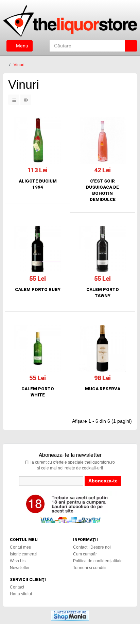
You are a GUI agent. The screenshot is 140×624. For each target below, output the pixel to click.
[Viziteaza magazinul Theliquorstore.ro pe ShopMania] (70, 615)
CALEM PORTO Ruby (37, 289)
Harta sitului (21, 594)
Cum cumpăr (85, 554)
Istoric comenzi (23, 554)
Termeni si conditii (89, 568)
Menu (21, 45)
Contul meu (20, 547)
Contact (17, 587)
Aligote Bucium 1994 (38, 184)
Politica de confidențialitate (98, 561)
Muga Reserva (102, 388)
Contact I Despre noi (92, 547)
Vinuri (19, 64)
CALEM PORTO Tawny (102, 292)
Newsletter (20, 568)
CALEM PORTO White (37, 391)
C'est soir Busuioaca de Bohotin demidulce (102, 190)
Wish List (18, 561)
